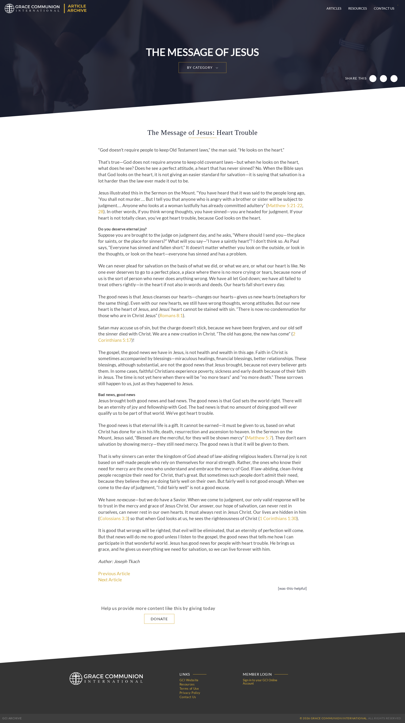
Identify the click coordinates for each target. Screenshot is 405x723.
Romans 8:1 (171, 315)
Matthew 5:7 (259, 437)
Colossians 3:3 (114, 518)
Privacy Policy (190, 693)
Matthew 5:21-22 (285, 205)
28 (100, 211)
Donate (159, 618)
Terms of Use (189, 688)
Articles (333, 8)
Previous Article (114, 573)
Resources (357, 8)
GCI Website (189, 680)
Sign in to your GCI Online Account (260, 681)
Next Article (110, 579)
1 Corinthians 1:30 (278, 518)
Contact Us (384, 8)
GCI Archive (12, 718)
